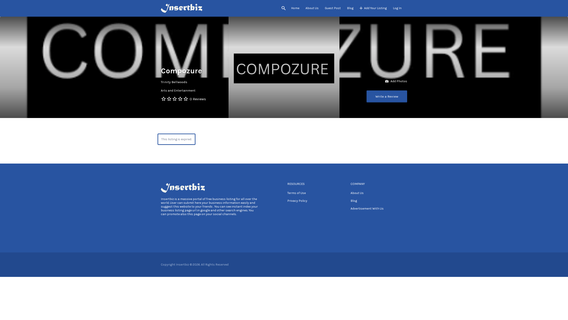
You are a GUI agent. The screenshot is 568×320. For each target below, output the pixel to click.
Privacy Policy (297, 201)
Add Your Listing (375, 8)
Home (295, 8)
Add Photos (398, 81)
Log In (397, 8)
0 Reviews (198, 99)
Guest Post (333, 8)
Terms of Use (296, 193)
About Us (312, 8)
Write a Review (386, 96)
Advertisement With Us (367, 208)
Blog (350, 8)
